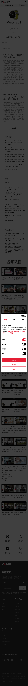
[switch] (24, 344)
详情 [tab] (14, 320)
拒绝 (14, 369)
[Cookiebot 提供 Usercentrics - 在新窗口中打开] (20, 316)
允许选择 (14, 364)
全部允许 (14, 360)
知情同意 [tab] (5, 320)
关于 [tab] (23, 320)
